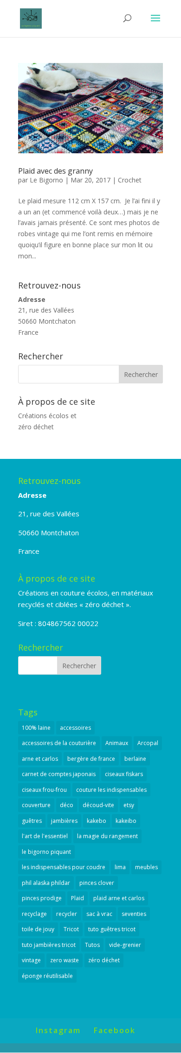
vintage (31, 960)
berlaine (135, 759)
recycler (66, 914)
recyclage (34, 914)
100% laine (36, 728)
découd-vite (98, 805)
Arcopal (147, 743)
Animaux (116, 743)
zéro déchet (104, 960)
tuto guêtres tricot (112, 929)
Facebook (115, 1030)
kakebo (96, 821)
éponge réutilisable (47, 976)
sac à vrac (99, 914)
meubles (146, 867)
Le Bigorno (46, 180)
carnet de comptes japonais (59, 774)
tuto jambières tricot (49, 945)
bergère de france (91, 759)
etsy (128, 805)
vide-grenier (125, 945)
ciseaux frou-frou (44, 790)
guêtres (32, 821)
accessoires (75, 728)
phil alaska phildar (46, 883)
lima (120, 867)
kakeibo (126, 821)
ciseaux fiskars (124, 774)
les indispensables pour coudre (63, 867)
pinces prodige (42, 898)
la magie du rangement (107, 836)
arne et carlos (40, 759)
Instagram (58, 1030)
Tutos (92, 945)
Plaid (77, 898)
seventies (134, 914)
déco (66, 805)
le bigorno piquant (46, 852)
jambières (64, 821)
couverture (36, 805)
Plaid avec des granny (55, 171)
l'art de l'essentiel (45, 836)
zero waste (64, 960)
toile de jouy (38, 929)
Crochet (130, 180)
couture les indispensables (111, 790)
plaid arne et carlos (118, 898)
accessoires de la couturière (59, 743)
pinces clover (96, 883)
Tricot (71, 929)
